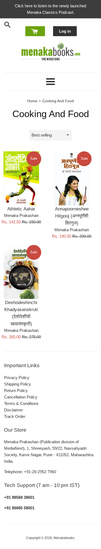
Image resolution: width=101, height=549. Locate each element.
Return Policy (16, 390)
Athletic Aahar (21, 208)
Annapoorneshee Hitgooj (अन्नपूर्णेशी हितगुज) (72, 216)
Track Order (14, 416)
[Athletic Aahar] (21, 178)
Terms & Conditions (21, 403)
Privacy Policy (16, 377)
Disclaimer (13, 410)
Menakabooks (64, 538)
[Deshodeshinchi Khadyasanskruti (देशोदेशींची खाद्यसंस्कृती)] (21, 272)
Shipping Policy (17, 384)
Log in (65, 31)
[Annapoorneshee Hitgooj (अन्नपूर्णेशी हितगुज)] (72, 178)
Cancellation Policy (20, 397)
